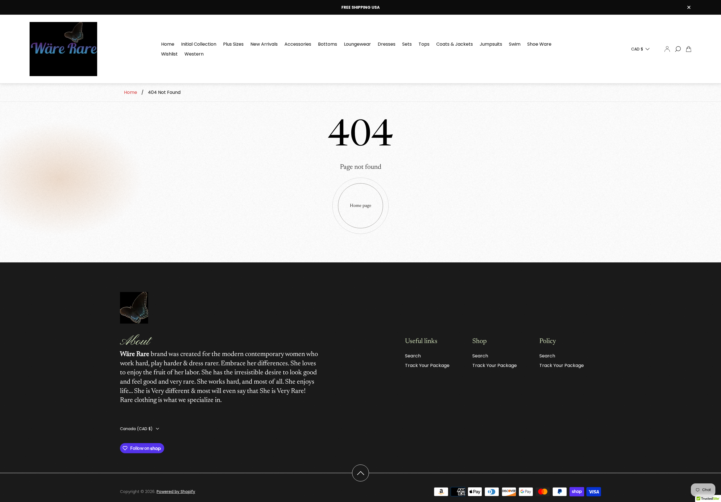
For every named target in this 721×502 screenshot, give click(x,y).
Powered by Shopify (176, 491)
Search (413, 356)
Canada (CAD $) (136, 429)
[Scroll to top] (360, 473)
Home (130, 92)
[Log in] (667, 49)
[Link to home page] (134, 308)
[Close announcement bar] (688, 7)
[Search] (678, 49)
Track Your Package (427, 365)
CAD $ (637, 49)
